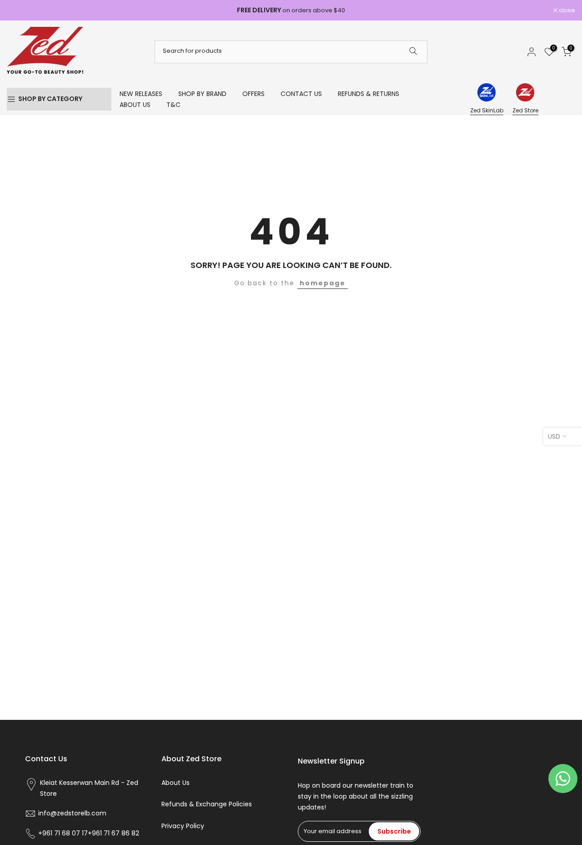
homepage (323, 283)
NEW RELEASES (141, 93)
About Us (175, 783)
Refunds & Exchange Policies (206, 804)
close (20, 10)
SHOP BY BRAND (202, 93)
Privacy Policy (182, 826)
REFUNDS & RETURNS (368, 93)
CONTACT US (301, 93)
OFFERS (253, 93)
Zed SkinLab (486, 110)
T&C (173, 104)
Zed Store (525, 110)
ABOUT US (135, 104)
